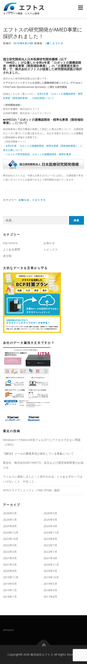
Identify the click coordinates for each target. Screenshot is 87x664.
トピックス (39, 200)
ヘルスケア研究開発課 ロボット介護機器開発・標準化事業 (38, 154)
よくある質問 (11, 249)
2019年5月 (50, 584)
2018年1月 (10, 597)
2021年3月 (10, 564)
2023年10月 (10, 539)
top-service (10, 243)
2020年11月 (51, 564)
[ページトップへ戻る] (43, 645)
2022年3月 (10, 552)
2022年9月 (10, 545)
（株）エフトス (54, 43)
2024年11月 (51, 532)
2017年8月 (50, 597)
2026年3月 (50, 513)
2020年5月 (50, 571)
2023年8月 (50, 539)
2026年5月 (10, 513)
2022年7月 (50, 545)
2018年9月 (50, 590)
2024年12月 (10, 532)
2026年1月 (10, 520)
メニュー (80, 7)
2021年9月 (10, 558)
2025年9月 (50, 520)
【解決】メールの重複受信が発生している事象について (38, 453)
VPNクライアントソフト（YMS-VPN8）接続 (31, 490)
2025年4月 (50, 526)
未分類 (7, 256)
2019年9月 (10, 584)
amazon (8, 630)
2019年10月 (51, 577)
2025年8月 (10, 526)
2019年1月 (10, 590)
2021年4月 (50, 558)
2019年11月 (10, 577)
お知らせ (24, 200)
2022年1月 (50, 552)
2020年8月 (10, 571)
